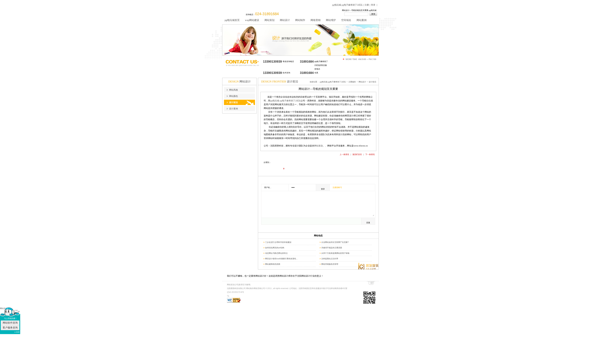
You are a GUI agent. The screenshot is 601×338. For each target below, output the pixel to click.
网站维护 (331, 20)
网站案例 (362, 20)
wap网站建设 (252, 20)
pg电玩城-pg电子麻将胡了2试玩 (347, 5)
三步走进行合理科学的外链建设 (278, 242)
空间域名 (346, 20)
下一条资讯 (370, 154)
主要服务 (352, 82)
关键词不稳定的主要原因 (331, 248)
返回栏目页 (357, 154)
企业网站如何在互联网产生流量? (335, 242)
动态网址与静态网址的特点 (276, 253)
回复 (368, 223)
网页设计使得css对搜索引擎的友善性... (281, 259)
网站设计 (285, 20)
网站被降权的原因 (272, 264)
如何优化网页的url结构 (274, 248)
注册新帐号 (337, 187)
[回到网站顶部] (371, 284)
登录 (373, 5)
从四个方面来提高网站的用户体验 (335, 253)
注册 (367, 5)
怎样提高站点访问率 (329, 259)
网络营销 (316, 20)
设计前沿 (372, 82)
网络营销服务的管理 (329, 264)
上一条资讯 (344, 154)
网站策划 (270, 20)
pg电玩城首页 (232, 20)
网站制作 (300, 20)
